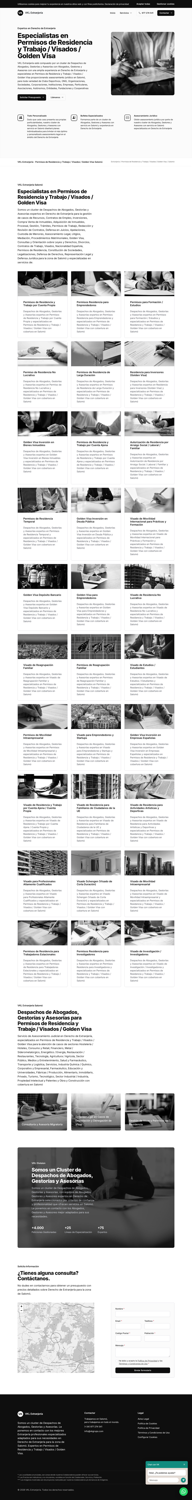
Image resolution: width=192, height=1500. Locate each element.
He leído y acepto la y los (140, 1362)
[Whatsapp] (183, 1491)
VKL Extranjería (33, 12)
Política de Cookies (147, 1423)
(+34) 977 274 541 (93, 1426)
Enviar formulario (142, 1370)
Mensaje (120, 1345)
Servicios (124, 13)
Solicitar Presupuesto (30, 97)
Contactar (164, 13)
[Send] (183, 1480)
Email (118, 1321)
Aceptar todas (143, 4)
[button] (56, 1337)
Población (149, 1333)
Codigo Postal (122, 1333)
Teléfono (149, 1321)
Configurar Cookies (147, 1437)
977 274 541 (147, 13)
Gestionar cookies (165, 4)
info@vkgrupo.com (93, 1431)
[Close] (184, 1464)
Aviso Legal (143, 1419)
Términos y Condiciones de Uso (133, 1363)
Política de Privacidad (148, 1361)
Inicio (112, 13)
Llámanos (55, 97)
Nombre (119, 1309)
